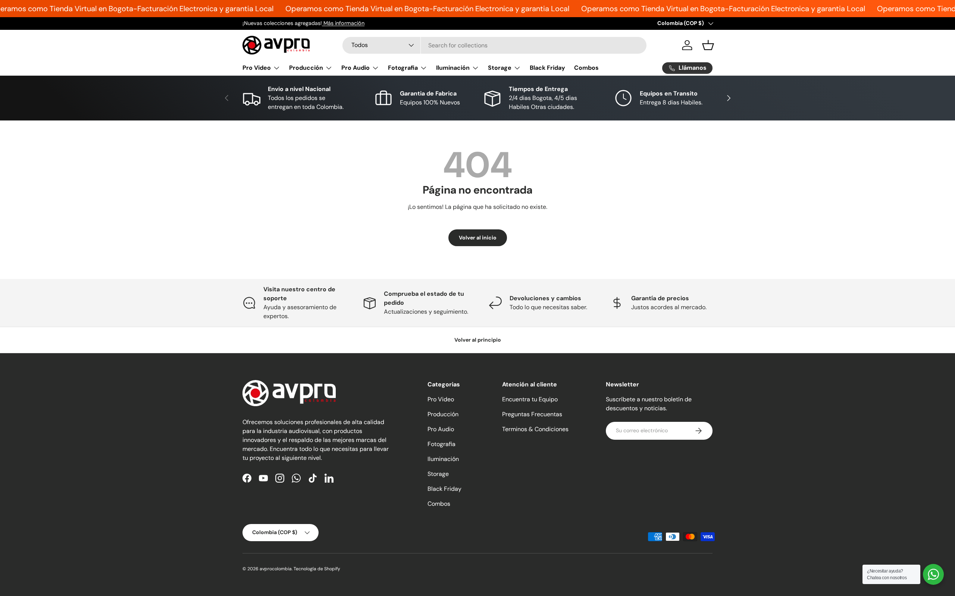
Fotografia (403, 68)
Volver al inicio (478, 237)
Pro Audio (355, 68)
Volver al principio (477, 339)
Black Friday (547, 68)
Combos (586, 68)
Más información (343, 23)
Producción (306, 68)
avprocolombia (276, 569)
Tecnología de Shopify (317, 569)
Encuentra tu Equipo (530, 399)
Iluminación (453, 68)
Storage (499, 68)
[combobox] (494, 45)
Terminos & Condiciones (535, 429)
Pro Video (256, 68)
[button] (708, 45)
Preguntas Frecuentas (532, 414)
